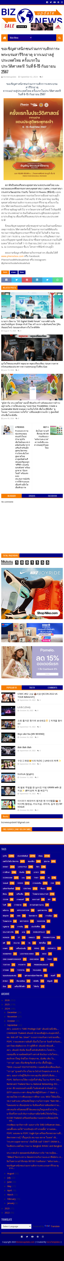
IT (19, 938)
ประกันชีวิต (35, 927)
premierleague (41, 965)
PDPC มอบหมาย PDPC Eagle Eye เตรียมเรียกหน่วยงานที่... (34, 1133)
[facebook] (47, 2)
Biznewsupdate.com (25, 1242)
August (11, 1173)
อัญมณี (49, 981)
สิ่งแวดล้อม (21, 981)
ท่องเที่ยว (31, 861)
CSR (52, 883)
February (11, 1199)
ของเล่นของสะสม (9, 976)
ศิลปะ (5, 894)
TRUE (49, 959)
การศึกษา (6, 872)
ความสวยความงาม (37, 905)
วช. (29, 943)
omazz (32, 938)
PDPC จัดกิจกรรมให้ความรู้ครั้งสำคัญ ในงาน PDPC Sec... (34, 1079)
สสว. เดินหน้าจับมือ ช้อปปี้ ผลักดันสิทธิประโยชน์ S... (31, 1050)
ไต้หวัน (36, 987)
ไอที (4, 905)
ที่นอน (43, 889)
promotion (49, 938)
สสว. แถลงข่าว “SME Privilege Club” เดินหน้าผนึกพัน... (33, 1029)
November (12, 1016)
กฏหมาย (6, 927)
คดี (4, 943)
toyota (20, 970)
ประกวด (17, 943)
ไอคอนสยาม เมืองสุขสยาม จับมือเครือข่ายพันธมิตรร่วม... (34, 1105)
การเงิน (20, 927)
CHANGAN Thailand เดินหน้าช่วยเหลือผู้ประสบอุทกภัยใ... (34, 1033)
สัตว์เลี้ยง (42, 943)
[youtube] (54, 2)
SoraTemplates (53, 1242)
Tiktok (6, 965)
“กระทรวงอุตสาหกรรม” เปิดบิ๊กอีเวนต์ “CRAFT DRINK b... (34, 1141)
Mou (44, 954)
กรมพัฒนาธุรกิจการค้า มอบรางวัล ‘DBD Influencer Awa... (34, 1124)
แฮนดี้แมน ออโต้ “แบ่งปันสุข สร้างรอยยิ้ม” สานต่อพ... (32, 1129)
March (10, 1194)
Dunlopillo (39, 932)
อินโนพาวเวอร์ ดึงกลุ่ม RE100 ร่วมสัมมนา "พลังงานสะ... (33, 1161)
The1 (36, 878)
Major (6, 916)
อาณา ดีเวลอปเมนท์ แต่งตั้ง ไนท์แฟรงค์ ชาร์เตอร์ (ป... (32, 1088)
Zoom (5, 900)
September (12, 1025)
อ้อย (4, 987)
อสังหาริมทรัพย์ (8, 889)
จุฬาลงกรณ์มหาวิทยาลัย (33, 976)
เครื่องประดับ (21, 948)
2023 (7, 1208)
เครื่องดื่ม (19, 894)
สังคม (22, 272)
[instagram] (61, 2)
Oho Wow (34, 959)
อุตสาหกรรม (42, 910)
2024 (7, 1008)
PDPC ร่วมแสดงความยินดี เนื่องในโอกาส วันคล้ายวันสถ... (34, 1041)
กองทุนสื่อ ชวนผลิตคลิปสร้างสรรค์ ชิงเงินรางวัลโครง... (33, 1054)
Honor (6, 938)
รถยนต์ (5, 883)
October (11, 1021)
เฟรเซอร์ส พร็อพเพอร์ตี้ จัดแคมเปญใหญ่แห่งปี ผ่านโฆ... (33, 1109)
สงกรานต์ (35, 900)
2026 (7, 1000)
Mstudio (24, 921)
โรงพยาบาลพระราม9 (40, 894)
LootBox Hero (27, 954)
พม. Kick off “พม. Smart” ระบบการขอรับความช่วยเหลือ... (34, 1037)
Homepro (7, 954)
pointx (21, 965)
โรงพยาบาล (7, 921)
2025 (7, 1004)
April (9, 1190)
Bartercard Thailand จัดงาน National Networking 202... (33, 1084)
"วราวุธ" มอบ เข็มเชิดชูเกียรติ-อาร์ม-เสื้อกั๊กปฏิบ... (30, 1063)
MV (49, 900)
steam (6, 970)
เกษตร (5, 948)
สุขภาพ (46, 861)
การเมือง (49, 916)
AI (49, 878)
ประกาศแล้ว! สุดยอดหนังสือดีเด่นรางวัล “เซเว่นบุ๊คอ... (32, 1153)
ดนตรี (53, 976)
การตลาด (17, 905)
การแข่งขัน (37, 883)
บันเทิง (21, 872)
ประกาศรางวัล (8, 932)
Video (20, 883)
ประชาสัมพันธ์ (22, 856)
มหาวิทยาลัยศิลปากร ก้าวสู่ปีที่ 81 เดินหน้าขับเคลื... (31, 1046)
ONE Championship (12, 959)
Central (27, 889)
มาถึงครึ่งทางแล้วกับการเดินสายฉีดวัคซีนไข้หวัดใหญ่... (33, 1113)
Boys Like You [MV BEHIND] (31, 734)
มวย (23, 932)
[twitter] (50, 2)
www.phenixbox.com (12, 256)
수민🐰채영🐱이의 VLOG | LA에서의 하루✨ (39, 760)
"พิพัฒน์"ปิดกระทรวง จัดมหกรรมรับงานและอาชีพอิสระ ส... (35, 1157)
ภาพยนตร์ (20, 900)
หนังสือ (36, 981)
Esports (52, 948)
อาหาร (36, 872)
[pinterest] (58, 2)
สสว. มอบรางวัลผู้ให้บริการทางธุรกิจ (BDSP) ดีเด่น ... (32, 1075)
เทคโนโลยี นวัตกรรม (10, 861)
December (12, 1012)
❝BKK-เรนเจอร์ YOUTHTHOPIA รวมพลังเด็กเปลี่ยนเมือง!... (34, 1067)
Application (23, 910)
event (5, 867)
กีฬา (37, 867)
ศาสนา (13, 272)
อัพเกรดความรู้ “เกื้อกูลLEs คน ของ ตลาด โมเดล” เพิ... (32, 1137)
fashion (41, 921)
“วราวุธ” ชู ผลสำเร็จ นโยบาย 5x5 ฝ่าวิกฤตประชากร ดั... (33, 1071)
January (11, 1203)
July (9, 1177)
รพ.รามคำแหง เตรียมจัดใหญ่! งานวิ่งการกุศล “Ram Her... (34, 1101)
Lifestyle (22, 867)
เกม (23, 878)
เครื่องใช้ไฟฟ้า (19, 987)
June (9, 1182)
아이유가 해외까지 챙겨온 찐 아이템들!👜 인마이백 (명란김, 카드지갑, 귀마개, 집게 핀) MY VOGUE (40, 804)
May (9, 1186)
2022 (7, 1212)
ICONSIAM (7, 878)
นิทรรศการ (33, 916)
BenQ (36, 948)
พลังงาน (6, 910)
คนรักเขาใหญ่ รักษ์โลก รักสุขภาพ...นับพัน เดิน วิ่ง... (31, 1058)
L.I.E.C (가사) (24, 707)
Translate (55, 1226)
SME (19, 916)
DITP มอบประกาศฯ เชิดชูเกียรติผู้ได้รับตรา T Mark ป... (33, 1092)
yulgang (37, 970)
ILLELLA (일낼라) (26, 774)
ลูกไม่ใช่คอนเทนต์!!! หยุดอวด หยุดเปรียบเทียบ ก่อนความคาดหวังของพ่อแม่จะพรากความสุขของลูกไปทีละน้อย (29, 365)
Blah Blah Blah (24, 747)
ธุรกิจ (5, 856)
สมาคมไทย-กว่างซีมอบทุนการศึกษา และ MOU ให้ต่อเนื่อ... (34, 1097)
